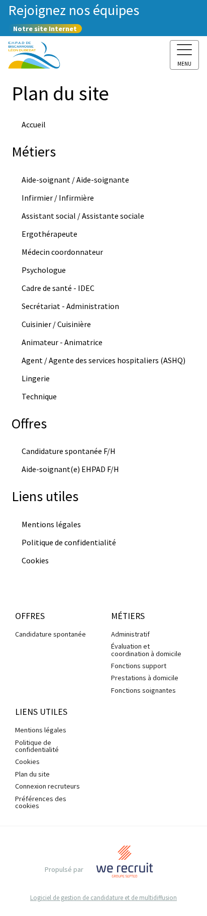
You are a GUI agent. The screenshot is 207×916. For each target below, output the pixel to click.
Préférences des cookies (40, 802)
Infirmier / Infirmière (58, 198)
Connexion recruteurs (47, 786)
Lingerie (36, 378)
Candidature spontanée (50, 634)
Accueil (34, 124)
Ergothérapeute (49, 234)
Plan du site (32, 774)
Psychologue (44, 270)
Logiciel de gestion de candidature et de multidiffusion (103, 897)
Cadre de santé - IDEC (58, 288)
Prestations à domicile (144, 677)
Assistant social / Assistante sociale (83, 216)
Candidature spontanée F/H (69, 451)
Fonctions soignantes (143, 690)
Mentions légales (51, 524)
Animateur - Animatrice (62, 342)
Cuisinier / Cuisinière (56, 324)
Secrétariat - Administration (70, 306)
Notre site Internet (45, 28)
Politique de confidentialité (69, 542)
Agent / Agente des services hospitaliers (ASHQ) (103, 360)
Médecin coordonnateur (62, 252)
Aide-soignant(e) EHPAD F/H (70, 469)
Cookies (35, 560)
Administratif (130, 634)
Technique (39, 396)
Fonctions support (138, 665)
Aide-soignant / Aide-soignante (75, 180)
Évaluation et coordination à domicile (146, 650)
